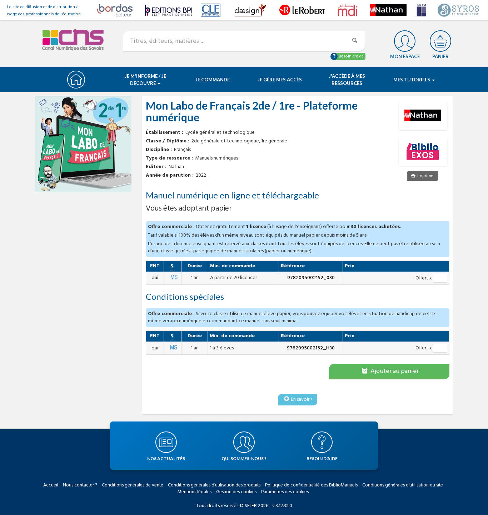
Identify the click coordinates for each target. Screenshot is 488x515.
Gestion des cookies (236, 492)
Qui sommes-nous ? (244, 458)
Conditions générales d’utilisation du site (402, 485)
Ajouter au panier (394, 371)
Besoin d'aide (351, 56)
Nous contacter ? (80, 485)
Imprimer (425, 176)
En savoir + (302, 399)
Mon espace (405, 56)
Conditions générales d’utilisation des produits (214, 485)
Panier (440, 56)
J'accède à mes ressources (347, 79)
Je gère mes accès (280, 79)
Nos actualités (166, 458)
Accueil (50, 485)
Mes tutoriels (412, 79)
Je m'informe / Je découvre (145, 79)
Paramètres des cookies (285, 492)
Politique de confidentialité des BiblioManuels (311, 485)
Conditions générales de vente (132, 485)
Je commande (212, 79)
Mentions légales (194, 492)
